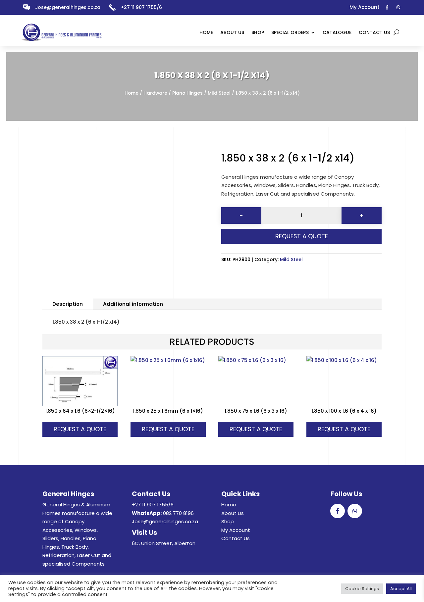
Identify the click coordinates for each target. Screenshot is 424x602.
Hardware (155, 93)
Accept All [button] (401, 588)
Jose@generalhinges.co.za (67, 7)
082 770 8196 (178, 513)
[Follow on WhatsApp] (398, 7)
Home (131, 93)
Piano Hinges (187, 93)
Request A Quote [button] (80, 429)
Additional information (133, 304)
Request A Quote (301, 236)
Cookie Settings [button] (362, 588)
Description (67, 304)
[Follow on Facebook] (387, 7)
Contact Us (235, 538)
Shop (227, 521)
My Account (235, 530)
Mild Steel (219, 93)
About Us (232, 513)
